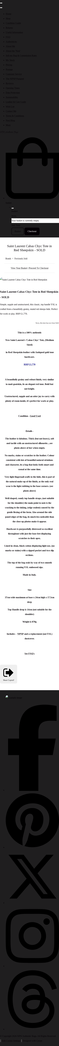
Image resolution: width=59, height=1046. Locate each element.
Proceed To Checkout (38, 268)
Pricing (9, 65)
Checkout (32, 231)
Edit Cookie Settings (11, 1040)
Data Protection (13, 92)
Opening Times (13, 88)
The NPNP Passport (15, 79)
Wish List (10, 106)
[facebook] (32, 790)
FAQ (8, 37)
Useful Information (14, 32)
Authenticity (11, 41)
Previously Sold (20, 258)
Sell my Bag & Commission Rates (21, 55)
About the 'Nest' (13, 51)
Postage (9, 69)
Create (39, 1040)
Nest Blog (10, 120)
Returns (9, 28)
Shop (8, 18)
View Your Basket (19, 268)
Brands (8, 258)
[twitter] (32, 903)
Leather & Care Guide (16, 102)
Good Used (35, 416)
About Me (10, 46)
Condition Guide (13, 23)
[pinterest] (32, 847)
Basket (18, 231)
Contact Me (11, 111)
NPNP (20, 634)
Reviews (10, 83)
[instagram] (32, 966)
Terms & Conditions (15, 116)
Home (8, 14)
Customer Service (14, 74)
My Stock (10, 60)
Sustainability (12, 97)
